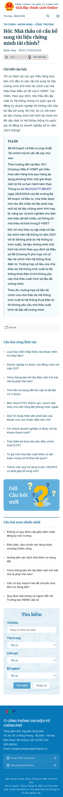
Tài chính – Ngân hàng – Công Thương (29, 24)
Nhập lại (41, 685)
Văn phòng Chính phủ (22, 765)
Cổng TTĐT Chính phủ (23, 758)
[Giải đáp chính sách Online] (31, 712)
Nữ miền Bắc (39, 57)
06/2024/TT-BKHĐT (38, 189)
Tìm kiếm (22, 685)
